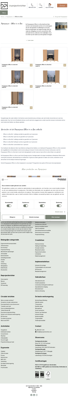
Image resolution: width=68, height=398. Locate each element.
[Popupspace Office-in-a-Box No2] (50, 57)
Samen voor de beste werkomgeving (10, 314)
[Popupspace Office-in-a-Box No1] (17, 57)
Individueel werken (6, 332)
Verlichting (3, 263)
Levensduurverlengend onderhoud (44, 284)
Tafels (2, 261)
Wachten (3, 336)
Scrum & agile (4, 340)
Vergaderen (4, 330)
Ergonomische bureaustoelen (8, 243)
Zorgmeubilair (39, 318)
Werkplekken (4, 265)
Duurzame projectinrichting (8, 312)
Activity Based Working (41, 300)
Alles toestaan (55, 217)
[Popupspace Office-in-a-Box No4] (50, 79)
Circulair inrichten (39, 248)
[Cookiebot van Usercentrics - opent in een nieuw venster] (59, 179)
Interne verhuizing (40, 291)
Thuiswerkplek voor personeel (43, 267)
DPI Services (38, 269)
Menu (4, 13)
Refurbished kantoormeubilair (43, 230)
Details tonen (59, 212)
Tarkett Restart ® (5, 310)
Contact (62, 5)
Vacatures (3, 283)
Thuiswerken (38, 304)
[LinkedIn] (34, 395)
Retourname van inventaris (42, 232)
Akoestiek (3, 365)
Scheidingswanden (6, 257)
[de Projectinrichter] (13, 5)
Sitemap (34, 391)
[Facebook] (31, 395)
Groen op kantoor (39, 310)
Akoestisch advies (40, 250)
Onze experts (4, 279)
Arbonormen (4, 357)
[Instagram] (36, 395)
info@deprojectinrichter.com (44, 332)
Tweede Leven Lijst (6, 306)
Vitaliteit (3, 351)
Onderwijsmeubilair (40, 320)
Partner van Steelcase (41, 312)
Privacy (3, 355)
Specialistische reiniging (41, 287)
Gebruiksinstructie (40, 280)
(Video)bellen (4, 338)
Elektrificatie (4, 267)
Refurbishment (39, 289)
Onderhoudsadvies (40, 283)
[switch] (25, 205)
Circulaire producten (6, 318)
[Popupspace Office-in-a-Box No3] (17, 79)
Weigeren (12, 217)
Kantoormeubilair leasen (41, 226)
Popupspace (9, 16)
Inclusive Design (39, 314)
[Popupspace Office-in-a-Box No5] (17, 100)
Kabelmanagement (40, 256)
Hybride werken (39, 302)
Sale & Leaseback (39, 228)
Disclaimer (34, 390)
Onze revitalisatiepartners (7, 308)
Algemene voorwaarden (34, 387)
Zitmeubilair (4, 253)
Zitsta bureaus (4, 245)
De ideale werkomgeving (7, 363)
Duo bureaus (4, 247)
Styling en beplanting (40, 246)
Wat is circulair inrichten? (7, 300)
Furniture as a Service (40, 224)
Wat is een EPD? (5, 320)
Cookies (34, 389)
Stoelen (3, 259)
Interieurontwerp (39, 244)
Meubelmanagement (40, 271)
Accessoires (4, 269)
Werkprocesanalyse (40, 222)
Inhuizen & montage (40, 265)
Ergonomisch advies (40, 252)
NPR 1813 (3, 359)
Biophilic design (39, 306)
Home (2, 16)
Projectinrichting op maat (7, 342)
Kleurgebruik (38, 308)
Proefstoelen (4, 367)
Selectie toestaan (34, 217)
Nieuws (3, 281)
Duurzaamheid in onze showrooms (10, 304)
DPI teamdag (4, 285)
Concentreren (4, 334)
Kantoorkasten (5, 255)
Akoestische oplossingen (7, 251)
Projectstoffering (5, 249)
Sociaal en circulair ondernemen (9, 302)
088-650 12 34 (40, 330)
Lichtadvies (38, 254)
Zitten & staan (4, 353)
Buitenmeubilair (39, 316)
